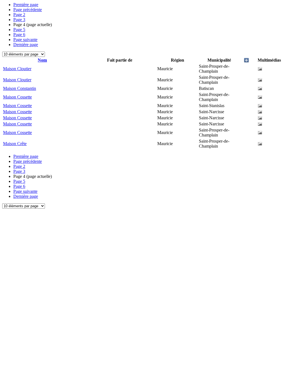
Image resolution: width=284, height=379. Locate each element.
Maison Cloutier (17, 68)
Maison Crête (15, 143)
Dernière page (25, 44)
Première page (25, 4)
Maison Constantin (19, 88)
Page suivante (25, 39)
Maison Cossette (17, 97)
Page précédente (27, 9)
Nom (42, 60)
